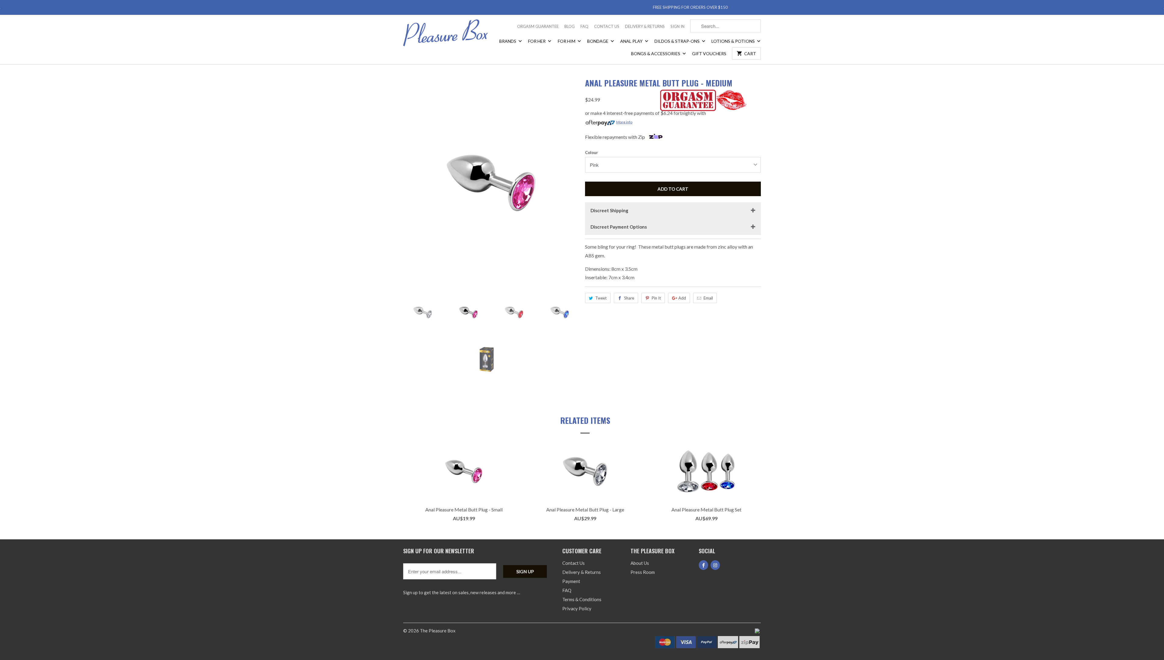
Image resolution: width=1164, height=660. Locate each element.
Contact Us (606, 26)
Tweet (601, 298)
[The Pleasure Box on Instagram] (715, 565)
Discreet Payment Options (618, 226)
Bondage (598, 41)
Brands (508, 41)
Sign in (677, 26)
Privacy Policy (576, 608)
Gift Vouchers (709, 53)
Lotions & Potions (733, 41)
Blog (569, 26)
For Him (567, 41)
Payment (571, 581)
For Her (537, 41)
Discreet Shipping (609, 210)
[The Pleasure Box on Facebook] (703, 565)
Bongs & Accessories (656, 53)
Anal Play (632, 41)
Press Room (642, 572)
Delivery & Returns (645, 26)
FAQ (584, 26)
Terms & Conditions (581, 599)
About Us (639, 563)
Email (708, 298)
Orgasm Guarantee (538, 26)
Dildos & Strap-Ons (677, 41)
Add (682, 298)
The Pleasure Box (438, 630)
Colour (591, 152)
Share (629, 298)
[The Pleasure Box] (445, 35)
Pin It (656, 298)
